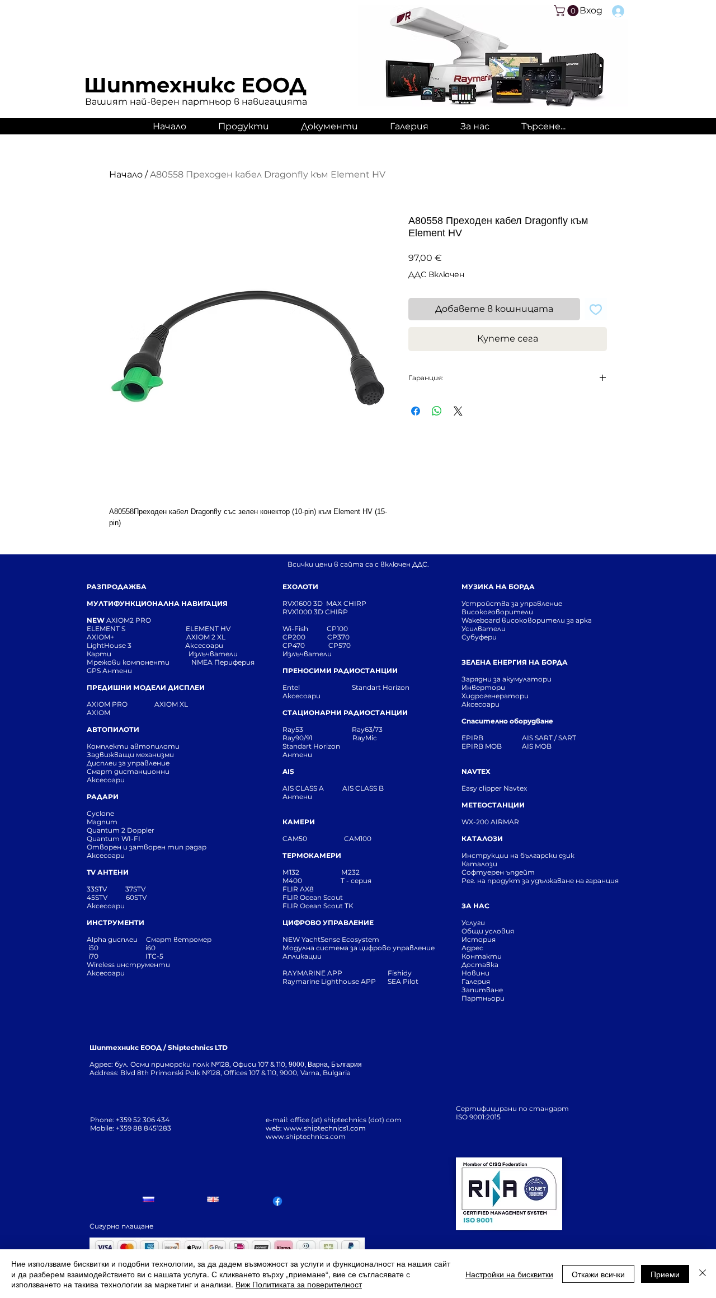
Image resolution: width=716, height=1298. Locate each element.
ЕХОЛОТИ (300, 586)
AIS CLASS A (304, 788)
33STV (98, 889)
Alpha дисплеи (112, 939)
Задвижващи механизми (130, 754)
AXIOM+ (136, 637)
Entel (292, 687)
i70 (93, 956)
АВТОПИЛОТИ (113, 729)
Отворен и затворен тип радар (146, 847)
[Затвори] (702, 1273)
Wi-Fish (304, 628)
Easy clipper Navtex (494, 788)
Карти (99, 654)
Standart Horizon (380, 687)
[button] (567, 10)
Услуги (473, 922)
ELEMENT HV (209, 628)
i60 (150, 948)
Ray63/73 (367, 729)
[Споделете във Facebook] (415, 411)
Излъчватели (307, 654)
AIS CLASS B (363, 788)
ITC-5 (154, 956)
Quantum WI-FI (114, 838)
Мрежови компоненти (128, 662)
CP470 (305, 645)
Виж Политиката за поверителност (298, 1284)
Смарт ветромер (177, 939)
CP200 (303, 637)
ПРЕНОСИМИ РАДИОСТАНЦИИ (340, 670)
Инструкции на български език (538, 855)
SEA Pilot (404, 981)
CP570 (340, 645)
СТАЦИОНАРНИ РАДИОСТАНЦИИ (345, 712)
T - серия (358, 880)
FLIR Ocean (302, 906)
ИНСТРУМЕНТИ (115, 922)
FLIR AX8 (298, 889)
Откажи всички (598, 1274)
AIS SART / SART (549, 738)
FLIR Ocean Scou (311, 897)
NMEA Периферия (223, 662)
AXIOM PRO (107, 704)
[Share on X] (458, 411)
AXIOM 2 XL (207, 637)
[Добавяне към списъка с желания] (596, 309)
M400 (292, 880)
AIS (288, 771)
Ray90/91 (297, 738)
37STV (135, 889)
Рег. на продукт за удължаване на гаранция (540, 880)
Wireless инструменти (128, 964)
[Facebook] (277, 1201)
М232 (350, 872)
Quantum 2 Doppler (120, 830)
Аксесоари (204, 645)
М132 (290, 872)
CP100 (341, 628)
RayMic (364, 738)
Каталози (479, 864)
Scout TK (338, 906)
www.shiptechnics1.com (325, 1128)
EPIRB (474, 738)
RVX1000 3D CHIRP (315, 612)
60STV (135, 897)
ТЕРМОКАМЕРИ (311, 855)
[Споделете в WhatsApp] (437, 411)
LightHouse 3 (136, 645)
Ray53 (296, 729)
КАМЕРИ (298, 822)
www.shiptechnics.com (306, 1136)
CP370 (339, 637)
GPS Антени (110, 670)
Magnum (102, 822)
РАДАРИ (103, 796)
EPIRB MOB (481, 746)
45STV (98, 897)
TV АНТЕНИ (108, 872)
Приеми (665, 1274)
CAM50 (313, 838)
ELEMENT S (107, 628)
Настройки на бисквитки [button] (509, 1274)
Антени (297, 754)
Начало (126, 174)
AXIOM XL (159, 704)
